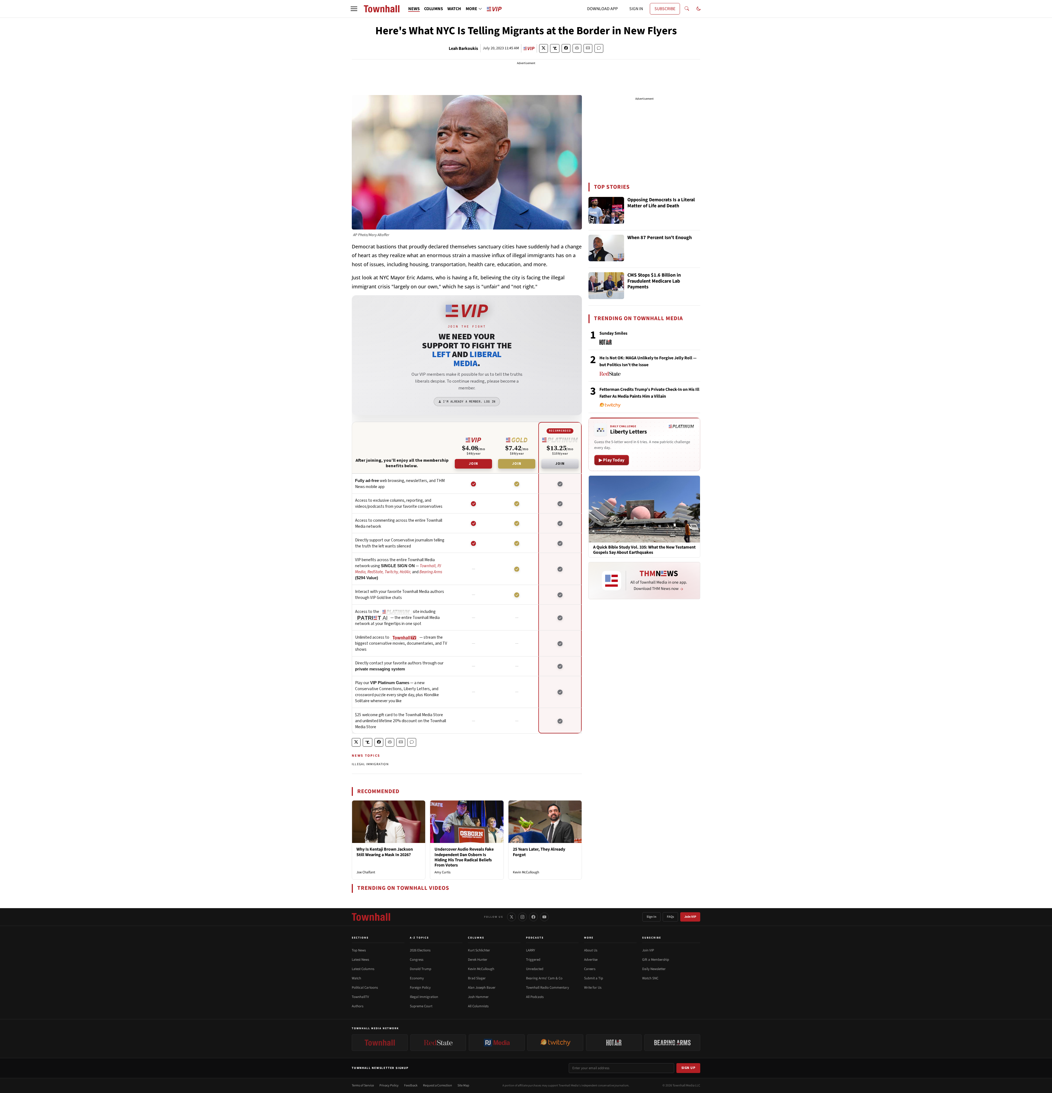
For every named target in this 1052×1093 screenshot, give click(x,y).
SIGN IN (636, 9)
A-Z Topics (419, 938)
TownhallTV (360, 996)
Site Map (463, 1085)
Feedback (411, 1085)
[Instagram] (522, 917)
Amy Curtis (442, 872)
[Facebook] (533, 917)
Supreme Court (421, 1006)
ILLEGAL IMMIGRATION (370, 764)
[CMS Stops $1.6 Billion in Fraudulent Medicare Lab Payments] (606, 285)
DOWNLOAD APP (602, 9)
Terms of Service (363, 1085)
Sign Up (688, 1067)
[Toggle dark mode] (699, 9)
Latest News (360, 959)
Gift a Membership (655, 959)
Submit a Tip (593, 978)
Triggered (533, 959)
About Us (590, 950)
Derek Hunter (477, 959)
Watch (356, 978)
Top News (359, 950)
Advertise (591, 959)
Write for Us (592, 987)
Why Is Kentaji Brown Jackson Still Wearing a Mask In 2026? (384, 851)
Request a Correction (437, 1085)
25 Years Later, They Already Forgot (539, 851)
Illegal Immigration (424, 996)
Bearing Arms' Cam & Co (544, 978)
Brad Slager (477, 978)
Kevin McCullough (526, 872)
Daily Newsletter (654, 968)
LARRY (530, 950)
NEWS (414, 9)
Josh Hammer (478, 996)
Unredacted (534, 968)
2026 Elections (420, 950)
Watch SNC (650, 978)
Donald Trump (420, 968)
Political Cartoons (365, 987)
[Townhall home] (371, 917)
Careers (589, 968)
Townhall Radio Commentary (547, 987)
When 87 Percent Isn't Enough (659, 238)
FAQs (670, 916)
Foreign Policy (420, 987)
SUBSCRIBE (664, 9)
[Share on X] (543, 48)
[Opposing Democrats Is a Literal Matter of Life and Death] (606, 210)
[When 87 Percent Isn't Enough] (606, 248)
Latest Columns (363, 968)
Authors (357, 1006)
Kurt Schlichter (479, 950)
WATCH (454, 9)
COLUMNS (433, 9)
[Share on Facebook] (566, 48)
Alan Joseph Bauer (482, 987)
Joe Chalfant (365, 872)
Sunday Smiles (613, 333)
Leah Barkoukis (463, 48)
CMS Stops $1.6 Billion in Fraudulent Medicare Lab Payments (654, 281)
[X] (511, 917)
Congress (416, 959)
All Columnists (478, 1006)
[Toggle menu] (353, 8)
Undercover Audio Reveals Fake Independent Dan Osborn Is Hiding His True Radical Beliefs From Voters (464, 857)
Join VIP (690, 916)
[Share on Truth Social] (555, 48)
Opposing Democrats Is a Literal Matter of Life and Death (661, 203)
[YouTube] (544, 917)
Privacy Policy (389, 1085)
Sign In (651, 916)
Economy (417, 978)
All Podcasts (535, 996)
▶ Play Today (611, 460)
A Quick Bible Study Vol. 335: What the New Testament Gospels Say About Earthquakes (644, 550)
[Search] (686, 9)
